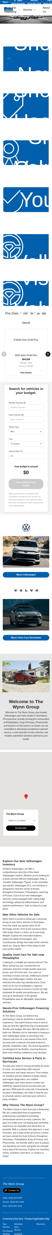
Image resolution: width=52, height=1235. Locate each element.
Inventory (8, 1218)
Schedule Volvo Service (18, 1227)
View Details (26, 373)
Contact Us (13, 1190)
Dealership (42, 1218)
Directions (40, 1224)
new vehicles (36, 732)
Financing (30, 1218)
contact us (39, 1153)
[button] (26, 796)
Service (18, 1218)
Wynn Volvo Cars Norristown (26, 637)
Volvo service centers (30, 1082)
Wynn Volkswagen (26, 575)
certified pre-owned (38, 976)
